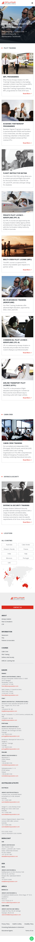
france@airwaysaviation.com (10, 686)
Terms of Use (29, 930)
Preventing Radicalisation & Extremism (13, 927)
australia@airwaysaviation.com (11, 802)
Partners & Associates (8, 640)
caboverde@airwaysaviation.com (11, 915)
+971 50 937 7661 (7, 854)
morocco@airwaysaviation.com (11, 902)
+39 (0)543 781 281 (7, 709)
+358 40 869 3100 (7, 763)
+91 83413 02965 (7, 879)
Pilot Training (5, 654)
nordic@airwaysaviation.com (10, 765)
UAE (9, 563)
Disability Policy (28, 924)
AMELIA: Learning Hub (8, 661)
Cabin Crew (5, 651)
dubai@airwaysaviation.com (10, 856)
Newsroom (5, 635)
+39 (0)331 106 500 (7, 718)
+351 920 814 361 (7, 734)
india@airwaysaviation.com (9, 881)
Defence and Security (8, 657)
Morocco (9, 558)
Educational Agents (7, 930)
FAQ (3, 638)
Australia (9, 545)
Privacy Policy (6, 924)
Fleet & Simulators (7, 621)
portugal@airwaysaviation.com (10, 736)
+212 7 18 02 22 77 (7, 900)
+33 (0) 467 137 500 (7, 684)
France (26, 549)
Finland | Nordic (9, 549)
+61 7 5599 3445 (6, 800)
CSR (3, 624)
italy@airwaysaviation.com (9, 711)
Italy (25, 554)
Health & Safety (17, 924)
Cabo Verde (26, 545)
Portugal (26, 558)
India (9, 554)
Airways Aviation (6, 619)
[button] (32, 3)
